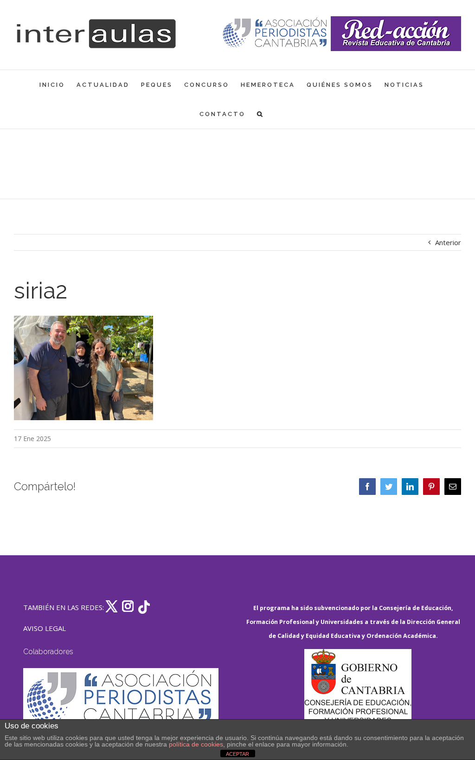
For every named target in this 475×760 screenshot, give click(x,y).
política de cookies (196, 744)
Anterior (448, 242)
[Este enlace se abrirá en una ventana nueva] (357, 693)
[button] (260, 114)
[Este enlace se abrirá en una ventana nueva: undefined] (276, 33)
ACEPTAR (237, 754)
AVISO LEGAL (44, 628)
